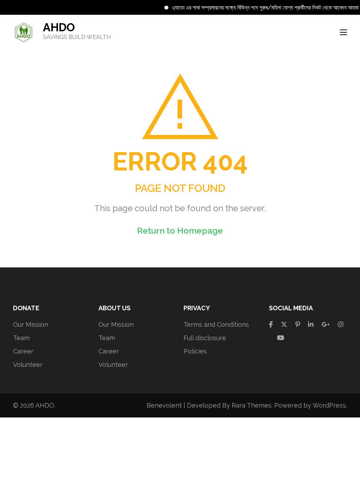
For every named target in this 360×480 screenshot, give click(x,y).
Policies (195, 351)
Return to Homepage (180, 231)
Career (23, 351)
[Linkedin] (311, 324)
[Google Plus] (326, 324)
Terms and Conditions (216, 324)
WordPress (329, 405)
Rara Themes (251, 405)
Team (21, 338)
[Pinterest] (297, 324)
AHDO (59, 27)
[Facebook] (271, 324)
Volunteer (28, 364)
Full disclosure (205, 338)
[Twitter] (284, 324)
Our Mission (30, 324)
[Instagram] (340, 324)
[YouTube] (280, 338)
